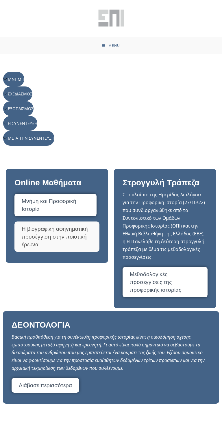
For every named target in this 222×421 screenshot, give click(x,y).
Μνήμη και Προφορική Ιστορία (49, 205)
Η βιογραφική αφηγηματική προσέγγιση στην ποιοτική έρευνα (55, 237)
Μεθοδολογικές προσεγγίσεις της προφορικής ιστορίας (155, 282)
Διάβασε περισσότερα (45, 385)
